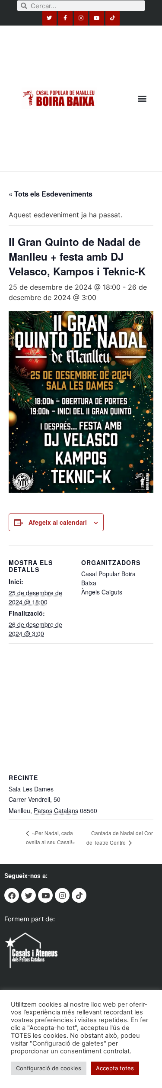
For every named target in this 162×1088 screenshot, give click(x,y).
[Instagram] (81, 18)
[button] (142, 98)
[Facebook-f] (65, 18)
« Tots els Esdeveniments (50, 194)
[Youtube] (96, 18)
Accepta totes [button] (115, 1068)
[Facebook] (11, 895)
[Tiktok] (112, 18)
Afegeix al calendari (58, 522)
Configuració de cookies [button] (48, 1068)
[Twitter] (49, 18)
